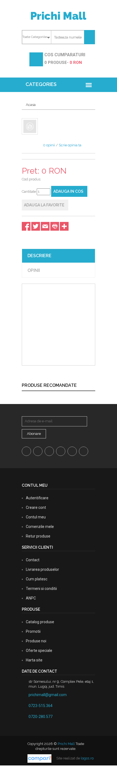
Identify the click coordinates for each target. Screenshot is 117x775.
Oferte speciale (39, 650)
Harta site (34, 660)
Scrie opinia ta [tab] (70, 145)
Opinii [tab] (33, 270)
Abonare (34, 434)
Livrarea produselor (42, 569)
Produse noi (36, 641)
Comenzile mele (40, 526)
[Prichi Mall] (58, 15)
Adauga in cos (68, 191)
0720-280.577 (41, 716)
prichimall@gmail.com (48, 695)
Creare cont (36, 507)
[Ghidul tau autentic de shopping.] (39, 758)
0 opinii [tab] (49, 145)
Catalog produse (40, 622)
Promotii (33, 631)
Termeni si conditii (41, 588)
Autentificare (37, 498)
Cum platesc (36, 579)
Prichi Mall (66, 744)
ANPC (31, 598)
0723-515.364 (41, 705)
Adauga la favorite (44, 205)
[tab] (29, 126)
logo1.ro (87, 758)
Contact (32, 560)
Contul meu (36, 517)
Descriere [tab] (39, 255)
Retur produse (38, 536)
